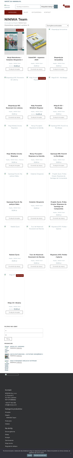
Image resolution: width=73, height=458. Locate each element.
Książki (16, 23)
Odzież (7, 424)
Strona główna (8, 23)
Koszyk (7, 437)
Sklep (26, 12)
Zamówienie (9, 440)
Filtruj (8, 339)
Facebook (60, 12)
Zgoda (29, 455)
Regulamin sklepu (11, 446)
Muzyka (7, 412)
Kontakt (47, 12)
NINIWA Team (17, 63)
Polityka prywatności (40, 455)
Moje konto (9, 443)
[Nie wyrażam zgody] (71, 453)
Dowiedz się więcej (36, 69)
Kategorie (12, 12)
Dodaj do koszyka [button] (14, 69)
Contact (68, 12)
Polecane (21, 159)
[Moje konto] (60, 6)
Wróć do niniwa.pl (12, 1)
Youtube (66, 12)
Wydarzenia (36, 12)
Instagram (63, 12)
